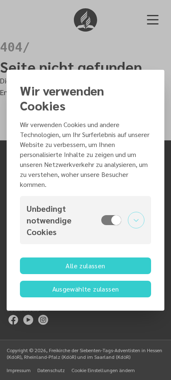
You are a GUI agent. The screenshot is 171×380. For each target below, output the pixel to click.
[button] (85, 220)
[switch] (111, 220)
